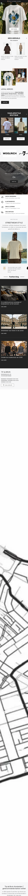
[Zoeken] (4, 4)
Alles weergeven (14, 40)
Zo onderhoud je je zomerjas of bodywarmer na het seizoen (11, 303)
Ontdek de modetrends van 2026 (11, 357)
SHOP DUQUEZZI (14, 29)
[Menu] (1, 4)
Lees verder (3, 306)
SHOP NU (5, 102)
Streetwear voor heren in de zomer (12, 330)
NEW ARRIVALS (14, 38)
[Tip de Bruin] (14, 4)
